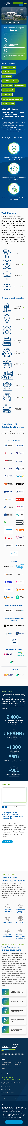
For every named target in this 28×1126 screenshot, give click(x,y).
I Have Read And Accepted (14, 1122)
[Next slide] (6, 807)
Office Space (7, 85)
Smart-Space (20, 85)
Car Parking (6, 76)
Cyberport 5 (7, 94)
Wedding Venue (8, 103)
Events (20, 5)
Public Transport (8, 72)
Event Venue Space (10, 81)
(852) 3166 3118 (6, 1089)
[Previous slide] (3, 807)
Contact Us (16, 1067)
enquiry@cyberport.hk (8, 1092)
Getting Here (17, 1064)
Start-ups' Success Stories (6, 1067)
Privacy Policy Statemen (15, 1117)
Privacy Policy (18, 1099)
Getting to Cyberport (18, 2)
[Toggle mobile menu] (25, 3)
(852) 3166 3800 (7, 1086)
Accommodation (8, 90)
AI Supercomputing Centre (12, 99)
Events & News (5, 1064)
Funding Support (8, 67)
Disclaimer (3, 1099)
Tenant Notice (17, 1062)
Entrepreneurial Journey (7, 1062)
